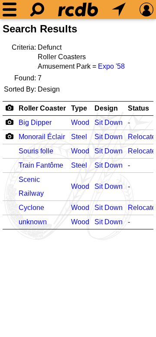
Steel (79, 136)
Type (79, 108)
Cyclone (31, 207)
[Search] (37, 9)
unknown (33, 222)
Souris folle (36, 151)
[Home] (78, 9)
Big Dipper (35, 122)
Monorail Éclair (42, 136)
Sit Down (108, 122)
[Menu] (9, 9)
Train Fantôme (41, 165)
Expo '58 (111, 66)
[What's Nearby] (119, 9)
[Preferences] (146, 9)
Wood (80, 122)
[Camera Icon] (9, 122)
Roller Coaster (42, 108)
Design (106, 108)
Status (138, 108)
